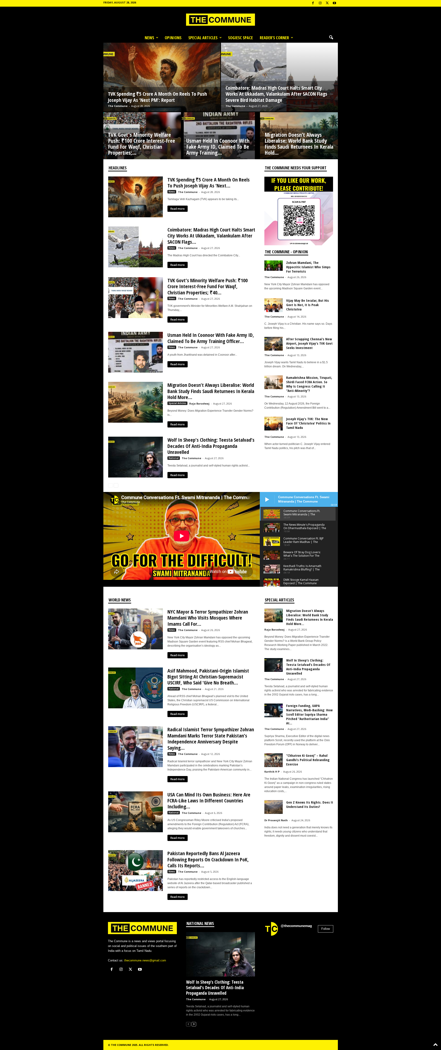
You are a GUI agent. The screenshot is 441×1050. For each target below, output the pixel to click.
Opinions (173, 37)
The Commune (117, 106)
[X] (327, 3)
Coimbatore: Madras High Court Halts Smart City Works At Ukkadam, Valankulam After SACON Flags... (211, 235)
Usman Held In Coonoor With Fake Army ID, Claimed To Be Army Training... (217, 146)
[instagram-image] (275, 950)
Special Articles (203, 37)
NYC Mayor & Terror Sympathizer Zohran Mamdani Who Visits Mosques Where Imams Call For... (207, 617)
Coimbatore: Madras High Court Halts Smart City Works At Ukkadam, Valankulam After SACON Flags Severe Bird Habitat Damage (276, 93)
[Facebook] (313, 3)
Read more (177, 209)
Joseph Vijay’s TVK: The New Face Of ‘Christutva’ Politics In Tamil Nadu (308, 423)
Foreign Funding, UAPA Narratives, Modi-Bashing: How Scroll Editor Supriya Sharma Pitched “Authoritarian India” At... (309, 714)
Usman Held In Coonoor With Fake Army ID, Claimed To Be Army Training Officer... (210, 337)
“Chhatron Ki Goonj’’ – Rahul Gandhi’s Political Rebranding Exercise (308, 759)
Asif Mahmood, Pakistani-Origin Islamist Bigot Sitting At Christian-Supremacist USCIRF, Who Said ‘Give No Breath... (208, 676)
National (174, 458)
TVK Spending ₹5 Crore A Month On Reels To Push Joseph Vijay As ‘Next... (208, 182)
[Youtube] (334, 3)
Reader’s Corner (274, 37)
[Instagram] (320, 3)
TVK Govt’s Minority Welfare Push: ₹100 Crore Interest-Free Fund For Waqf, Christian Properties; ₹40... (207, 286)
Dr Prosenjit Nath (276, 820)
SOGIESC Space (240, 37)
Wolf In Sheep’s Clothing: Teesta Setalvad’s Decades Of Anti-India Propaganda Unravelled (210, 445)
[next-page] (116, 485)
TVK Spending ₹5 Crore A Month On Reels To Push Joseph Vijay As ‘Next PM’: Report (157, 96)
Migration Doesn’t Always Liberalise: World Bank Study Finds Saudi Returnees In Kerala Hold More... (210, 390)
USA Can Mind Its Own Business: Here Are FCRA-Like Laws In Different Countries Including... (208, 800)
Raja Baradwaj (199, 403)
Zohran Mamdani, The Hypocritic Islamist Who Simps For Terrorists (308, 267)
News (149, 37)
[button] (331, 38)
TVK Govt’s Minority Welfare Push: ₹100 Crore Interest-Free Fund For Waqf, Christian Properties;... (141, 143)
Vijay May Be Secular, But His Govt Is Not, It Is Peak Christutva (307, 304)
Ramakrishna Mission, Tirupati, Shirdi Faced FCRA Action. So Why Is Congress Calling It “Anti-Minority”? (309, 384)
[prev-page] (110, 485)
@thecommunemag (296, 926)
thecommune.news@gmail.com (145, 960)
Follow (325, 928)
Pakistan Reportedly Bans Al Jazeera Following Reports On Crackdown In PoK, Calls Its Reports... (208, 859)
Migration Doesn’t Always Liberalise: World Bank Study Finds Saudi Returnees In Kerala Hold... (299, 143)
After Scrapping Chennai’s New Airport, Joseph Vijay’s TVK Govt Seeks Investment (309, 343)
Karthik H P (272, 771)
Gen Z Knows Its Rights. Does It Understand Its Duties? (309, 804)
